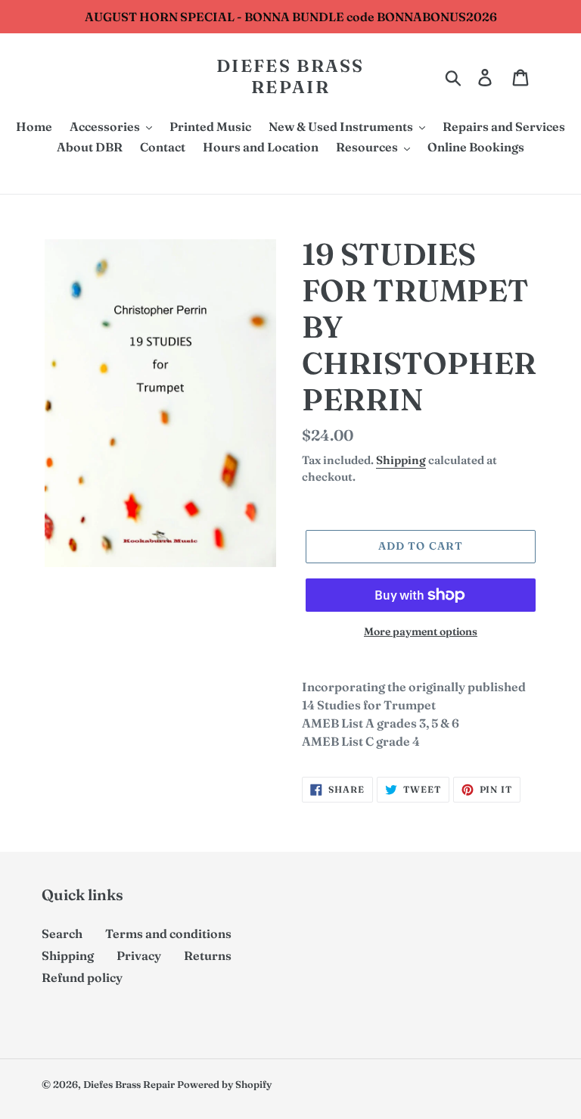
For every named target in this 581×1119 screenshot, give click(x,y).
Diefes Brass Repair (290, 77)
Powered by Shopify (224, 1084)
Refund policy (82, 977)
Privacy (139, 955)
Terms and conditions (168, 933)
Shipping (401, 460)
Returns (207, 955)
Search (62, 933)
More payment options (420, 631)
